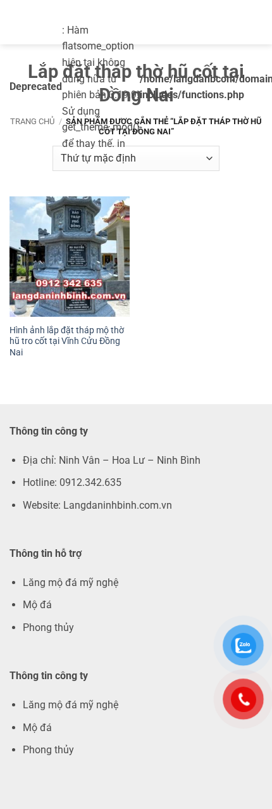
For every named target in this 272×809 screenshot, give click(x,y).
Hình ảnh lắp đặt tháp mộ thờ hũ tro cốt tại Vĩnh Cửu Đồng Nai (66, 341)
